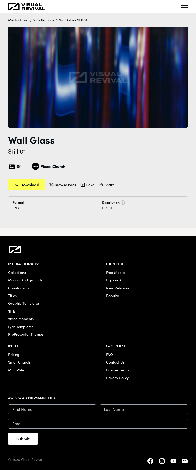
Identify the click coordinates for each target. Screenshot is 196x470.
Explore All (114, 280)
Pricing (13, 354)
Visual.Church (53, 166)
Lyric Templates (20, 326)
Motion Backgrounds (25, 280)
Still (20, 166)
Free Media (115, 272)
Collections (45, 20)
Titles (12, 295)
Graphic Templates (24, 303)
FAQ (109, 354)
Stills (11, 311)
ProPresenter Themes (25, 334)
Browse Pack (65, 184)
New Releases (117, 288)
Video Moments (21, 318)
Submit (23, 438)
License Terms (117, 370)
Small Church (19, 362)
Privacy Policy (117, 377)
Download (29, 184)
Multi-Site (16, 370)
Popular (112, 295)
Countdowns (18, 288)
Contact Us (115, 362)
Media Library (19, 20)
